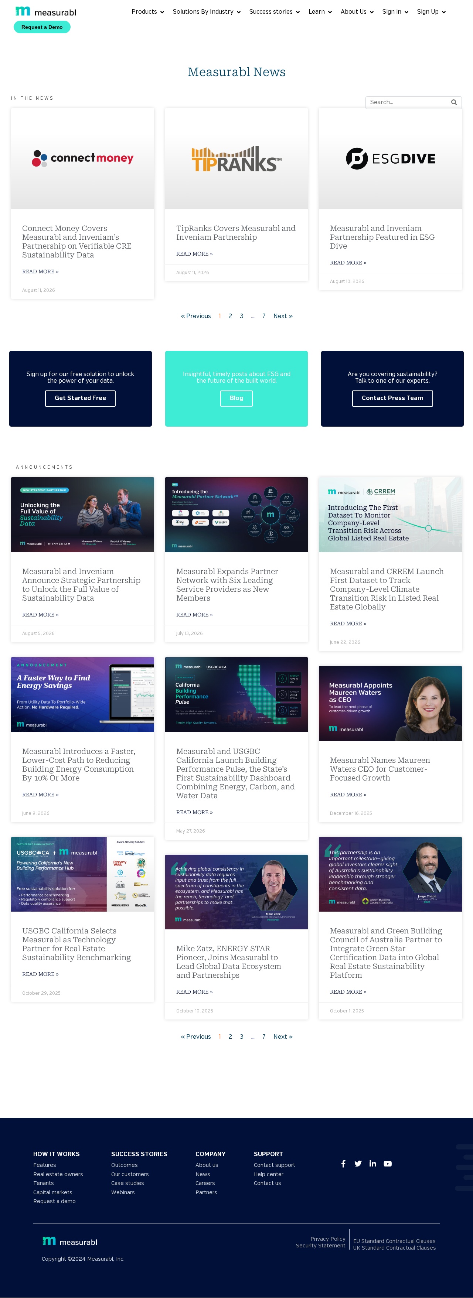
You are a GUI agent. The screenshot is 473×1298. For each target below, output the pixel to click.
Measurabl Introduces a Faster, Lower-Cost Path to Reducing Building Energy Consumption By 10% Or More (79, 764)
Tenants (43, 1183)
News (202, 1174)
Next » (283, 316)
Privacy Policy (328, 1239)
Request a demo (54, 1201)
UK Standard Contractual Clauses (394, 1248)
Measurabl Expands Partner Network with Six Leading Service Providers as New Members (227, 584)
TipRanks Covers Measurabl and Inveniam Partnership (236, 233)
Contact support (274, 1165)
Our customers (130, 1174)
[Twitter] (358, 1164)
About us (206, 1165)
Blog (236, 398)
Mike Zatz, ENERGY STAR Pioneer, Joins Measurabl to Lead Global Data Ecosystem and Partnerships (228, 962)
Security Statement (321, 1246)
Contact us (267, 1183)
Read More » (40, 271)
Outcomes (124, 1165)
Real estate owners (58, 1174)
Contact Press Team (392, 398)
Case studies (127, 1183)
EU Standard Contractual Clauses (394, 1241)
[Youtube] (387, 1164)
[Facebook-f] (343, 1164)
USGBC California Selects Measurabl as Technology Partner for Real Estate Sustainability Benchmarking (77, 944)
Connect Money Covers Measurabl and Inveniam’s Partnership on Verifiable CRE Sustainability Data (77, 241)
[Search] (454, 103)
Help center (268, 1174)
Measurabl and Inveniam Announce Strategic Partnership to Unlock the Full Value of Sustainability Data (81, 584)
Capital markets (52, 1192)
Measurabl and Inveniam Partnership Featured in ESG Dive (382, 237)
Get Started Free (80, 398)
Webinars (123, 1192)
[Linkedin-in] (372, 1164)
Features (44, 1165)
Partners (206, 1192)
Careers (205, 1183)
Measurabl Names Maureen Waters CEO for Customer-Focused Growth (380, 769)
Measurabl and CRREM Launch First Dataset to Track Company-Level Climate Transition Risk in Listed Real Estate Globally (387, 589)
